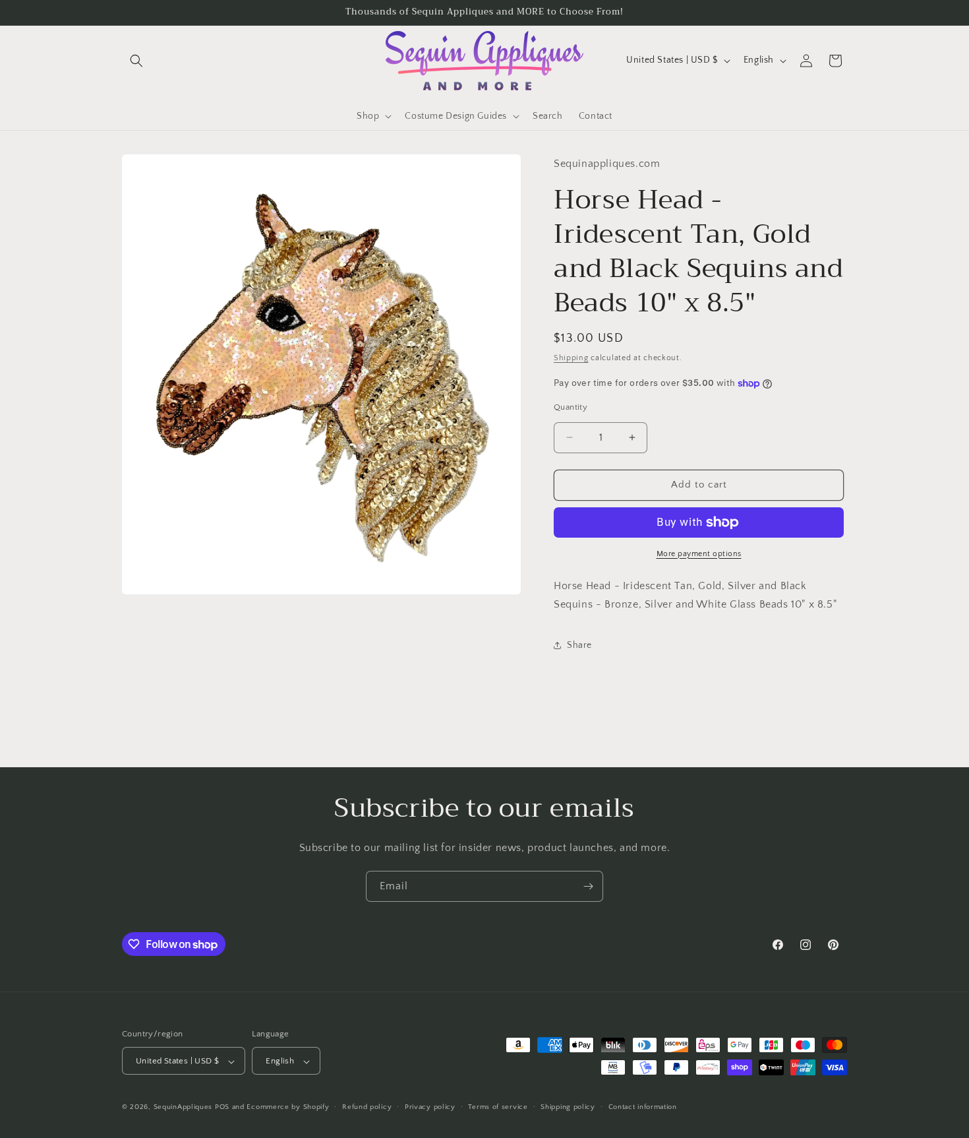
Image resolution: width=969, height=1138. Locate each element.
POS (222, 1108)
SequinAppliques (183, 1108)
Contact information (642, 1107)
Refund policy (367, 1107)
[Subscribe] (587, 886)
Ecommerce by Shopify (288, 1108)
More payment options (699, 554)
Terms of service (497, 1107)
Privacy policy (430, 1107)
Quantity (570, 407)
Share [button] (579, 645)
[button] (136, 60)
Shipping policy (568, 1107)
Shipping (571, 358)
